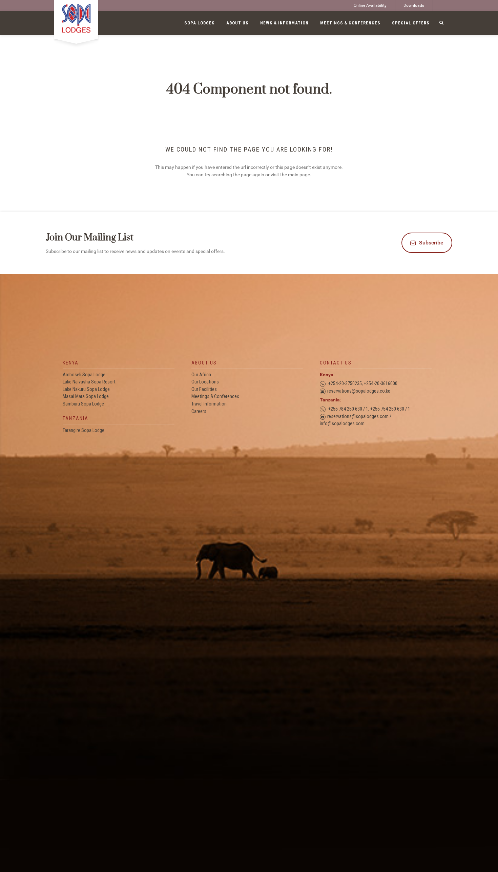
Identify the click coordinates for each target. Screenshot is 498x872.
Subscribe (431, 242)
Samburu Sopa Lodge (83, 404)
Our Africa (201, 375)
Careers (198, 411)
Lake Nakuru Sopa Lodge (86, 389)
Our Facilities (204, 389)
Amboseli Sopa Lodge (84, 375)
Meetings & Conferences (215, 396)
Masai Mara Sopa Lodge (86, 396)
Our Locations (205, 382)
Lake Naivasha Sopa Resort (89, 382)
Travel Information (209, 404)
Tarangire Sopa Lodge (83, 430)
